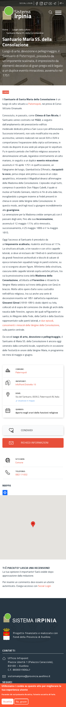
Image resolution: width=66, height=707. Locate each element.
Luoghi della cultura (21, 29)
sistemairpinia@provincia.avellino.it (29, 676)
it (61, 3)
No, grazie (21, 701)
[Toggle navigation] (58, 13)
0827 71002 (21, 474)
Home (5, 29)
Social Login (26, 3)
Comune (19, 462)
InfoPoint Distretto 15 (26, 384)
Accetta (7, 701)
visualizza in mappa (26, 400)
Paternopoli (34, 104)
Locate (5, 492)
